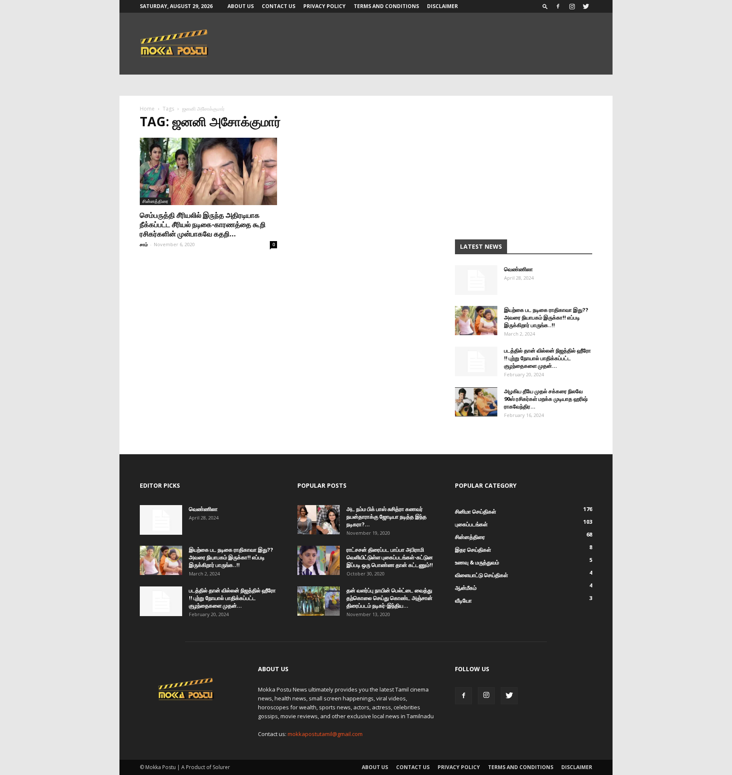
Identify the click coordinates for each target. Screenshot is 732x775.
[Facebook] (558, 6)
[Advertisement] (523, 170)
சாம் (144, 244)
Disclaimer (442, 6)
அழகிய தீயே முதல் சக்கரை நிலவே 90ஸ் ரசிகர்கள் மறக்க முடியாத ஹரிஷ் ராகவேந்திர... (546, 398)
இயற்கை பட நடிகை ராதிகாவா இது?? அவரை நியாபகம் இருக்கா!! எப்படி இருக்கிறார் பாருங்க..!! (546, 317)
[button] (545, 6)
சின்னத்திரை (155, 201)
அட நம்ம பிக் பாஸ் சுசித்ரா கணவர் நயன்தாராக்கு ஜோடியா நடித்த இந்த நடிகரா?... (387, 516)
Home (147, 108)
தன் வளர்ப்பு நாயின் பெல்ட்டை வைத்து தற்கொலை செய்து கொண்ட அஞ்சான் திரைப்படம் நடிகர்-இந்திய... (390, 597)
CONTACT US (278, 6)
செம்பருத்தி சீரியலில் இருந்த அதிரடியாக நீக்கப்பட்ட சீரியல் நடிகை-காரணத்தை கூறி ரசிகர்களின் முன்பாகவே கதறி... (203, 224)
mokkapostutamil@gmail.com (325, 734)
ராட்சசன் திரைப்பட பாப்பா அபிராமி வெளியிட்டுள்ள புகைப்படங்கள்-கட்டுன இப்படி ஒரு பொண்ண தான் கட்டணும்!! (390, 557)
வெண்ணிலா (518, 269)
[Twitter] (586, 6)
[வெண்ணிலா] (476, 280)
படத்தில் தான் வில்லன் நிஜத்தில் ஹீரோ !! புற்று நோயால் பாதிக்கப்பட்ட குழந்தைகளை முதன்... (547, 358)
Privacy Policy (324, 6)
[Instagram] (572, 6)
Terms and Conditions (386, 6)
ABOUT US (240, 6)
